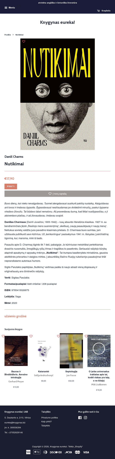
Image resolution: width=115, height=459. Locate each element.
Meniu (11, 7)
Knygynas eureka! (57, 22)
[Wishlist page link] (18, 6)
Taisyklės (45, 425)
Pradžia (7, 35)
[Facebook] (80, 418)
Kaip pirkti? (46, 421)
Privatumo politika (49, 417)
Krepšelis (106, 10)
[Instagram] (85, 418)
